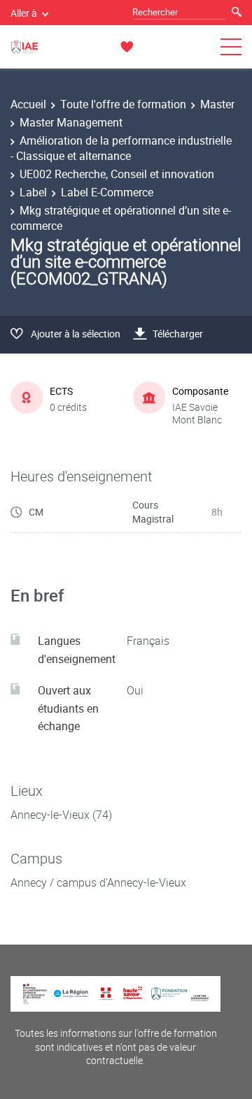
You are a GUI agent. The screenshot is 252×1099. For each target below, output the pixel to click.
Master (217, 104)
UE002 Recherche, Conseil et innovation (117, 174)
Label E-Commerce (107, 192)
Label (33, 192)
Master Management (71, 122)
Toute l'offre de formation (123, 104)
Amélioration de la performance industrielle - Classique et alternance (121, 148)
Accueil (28, 104)
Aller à (23, 13)
